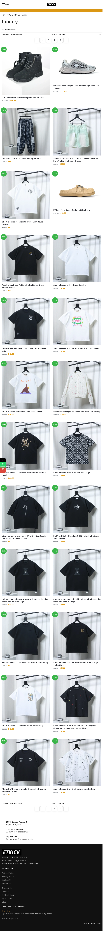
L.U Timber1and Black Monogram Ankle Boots (23, 97)
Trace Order (7, 888)
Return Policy (8, 873)
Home (4, 15)
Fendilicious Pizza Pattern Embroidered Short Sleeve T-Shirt (23, 286)
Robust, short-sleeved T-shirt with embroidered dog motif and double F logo (26, 600)
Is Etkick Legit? (8, 895)
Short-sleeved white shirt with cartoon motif (22, 412)
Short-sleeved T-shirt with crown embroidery (22, 726)
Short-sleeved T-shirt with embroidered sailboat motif (24, 473)
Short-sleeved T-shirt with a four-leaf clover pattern (22, 223)
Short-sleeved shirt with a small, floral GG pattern (76, 348)
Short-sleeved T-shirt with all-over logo (71, 472)
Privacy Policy (8, 876)
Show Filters (10, 30)
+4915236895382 (21, 858)
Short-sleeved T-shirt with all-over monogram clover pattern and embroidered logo (74, 727)
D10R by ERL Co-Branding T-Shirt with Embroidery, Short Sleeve (76, 537)
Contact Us (6, 880)
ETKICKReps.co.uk (10, 918)
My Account (7, 898)
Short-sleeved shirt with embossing (69, 285)
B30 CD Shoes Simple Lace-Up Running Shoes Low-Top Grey (76, 87)
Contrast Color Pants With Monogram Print (21, 158)
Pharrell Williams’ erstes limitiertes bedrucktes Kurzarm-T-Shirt (24, 790)
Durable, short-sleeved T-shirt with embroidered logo (24, 349)
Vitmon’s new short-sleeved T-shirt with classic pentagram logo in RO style (24, 537)
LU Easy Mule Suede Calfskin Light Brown (72, 210)
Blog (4, 902)
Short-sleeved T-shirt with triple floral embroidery (25, 662)
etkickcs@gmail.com (17, 860)
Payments (6, 883)
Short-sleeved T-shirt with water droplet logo (74, 789)
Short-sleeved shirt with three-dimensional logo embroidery (75, 663)
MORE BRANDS (14, 15)
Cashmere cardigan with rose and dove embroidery (76, 412)
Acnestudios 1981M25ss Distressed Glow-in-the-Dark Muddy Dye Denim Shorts (75, 159)
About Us (6, 891)
